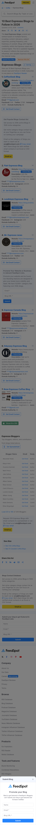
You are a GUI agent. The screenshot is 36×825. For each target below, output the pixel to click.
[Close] (33, 779)
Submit (18, 821)
